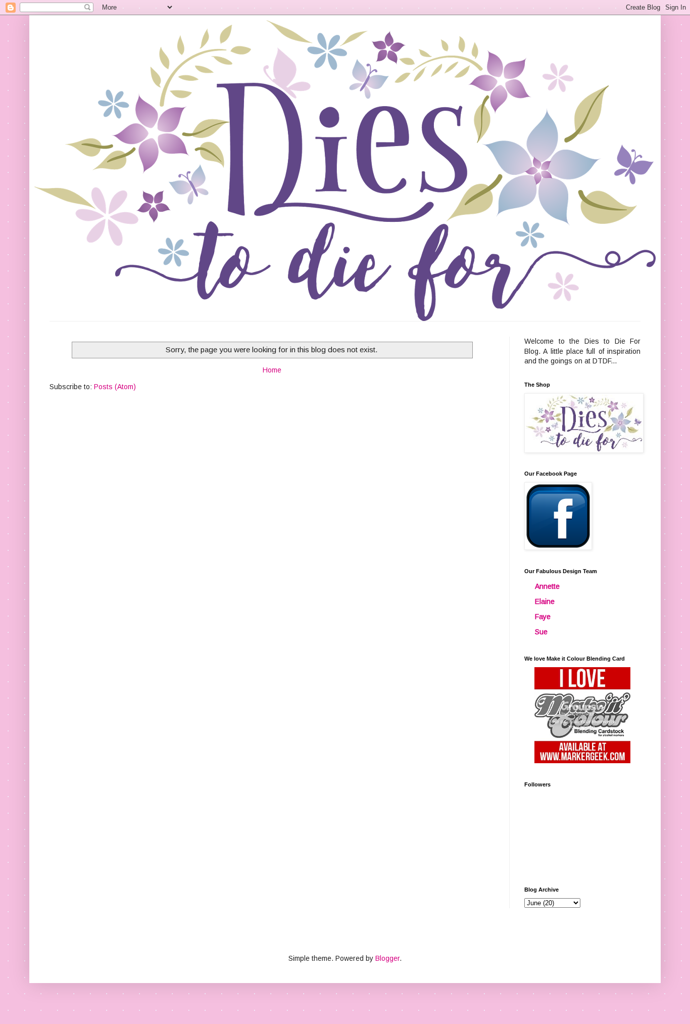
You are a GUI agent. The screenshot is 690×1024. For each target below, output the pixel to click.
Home (272, 370)
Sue (541, 632)
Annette (547, 586)
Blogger (387, 958)
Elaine (545, 601)
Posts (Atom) (115, 387)
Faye (543, 617)
